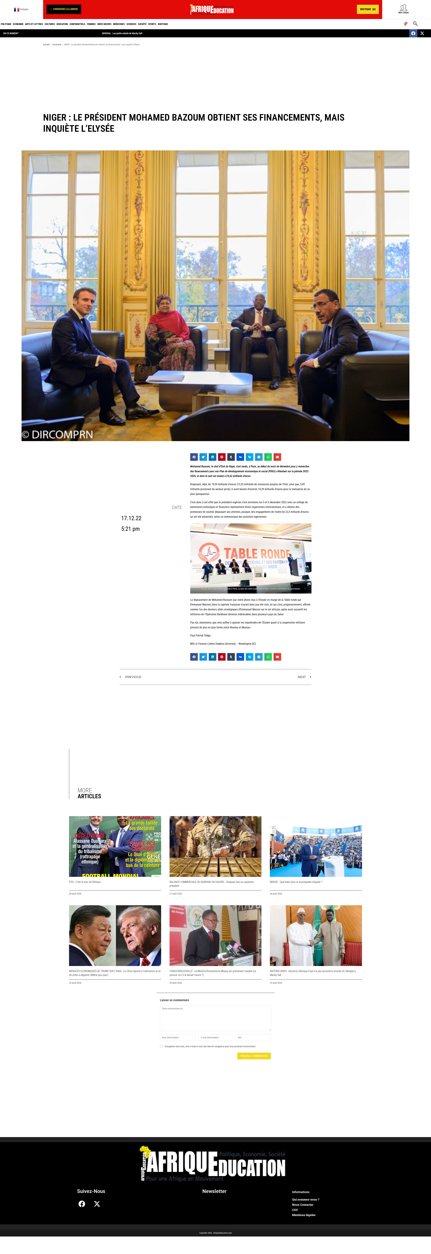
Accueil (46, 44)
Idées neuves (104, 24)
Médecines (119, 24)
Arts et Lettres (34, 24)
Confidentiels (77, 24)
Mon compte (404, 12)
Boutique (163, 24)
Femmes (91, 24)
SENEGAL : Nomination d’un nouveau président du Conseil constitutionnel (136, 33)
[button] (63, 9)
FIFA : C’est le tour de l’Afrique (85, 882)
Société (142, 24)
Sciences (131, 24)
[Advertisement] (215, 75)
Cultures (50, 24)
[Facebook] (413, 33)
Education (62, 24)
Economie (18, 24)
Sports (152, 24)
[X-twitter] (422, 33)
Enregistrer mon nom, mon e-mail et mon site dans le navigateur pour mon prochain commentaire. (210, 1046)
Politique (6, 24)
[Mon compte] (403, 7)
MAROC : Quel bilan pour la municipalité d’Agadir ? (296, 882)
